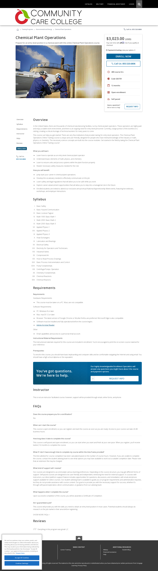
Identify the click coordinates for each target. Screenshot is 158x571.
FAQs (18, 138)
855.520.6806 (21, 159)
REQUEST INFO (132, 106)
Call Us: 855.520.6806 (133, 29)
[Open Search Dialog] (139, 4)
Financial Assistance (109, 552)
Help (104, 554)
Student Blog (126, 550)
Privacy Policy (82, 565)
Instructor (20, 134)
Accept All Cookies (22, 558)
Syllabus (20, 124)
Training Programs (27, 29)
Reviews (19, 143)
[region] (22, 552)
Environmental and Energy (44, 29)
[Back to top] (79, 546)
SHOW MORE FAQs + (41, 514)
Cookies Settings (22, 563)
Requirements (22, 129)
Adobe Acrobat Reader (46, 325)
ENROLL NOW (123, 56)
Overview (20, 119)
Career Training (65, 550)
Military (105, 550)
